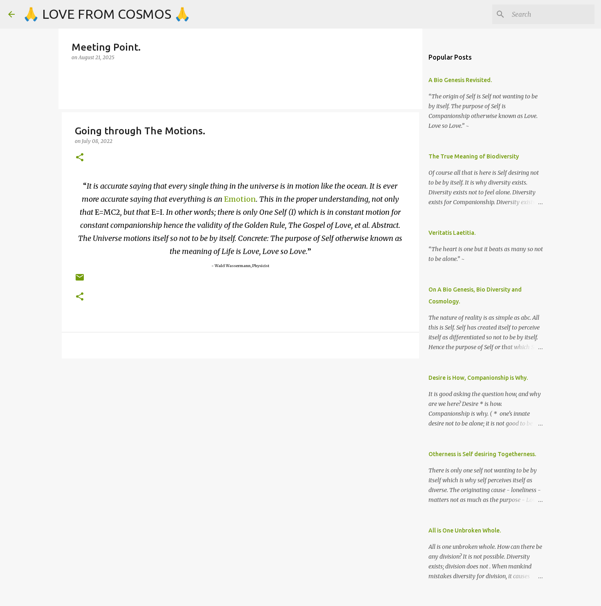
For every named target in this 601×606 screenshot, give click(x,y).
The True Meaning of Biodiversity (473, 156)
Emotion (240, 199)
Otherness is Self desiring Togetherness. (482, 454)
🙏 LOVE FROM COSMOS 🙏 (107, 14)
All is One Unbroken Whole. (464, 530)
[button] (80, 157)
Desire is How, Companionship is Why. (478, 377)
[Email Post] (80, 280)
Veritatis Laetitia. (451, 232)
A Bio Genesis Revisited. (460, 80)
